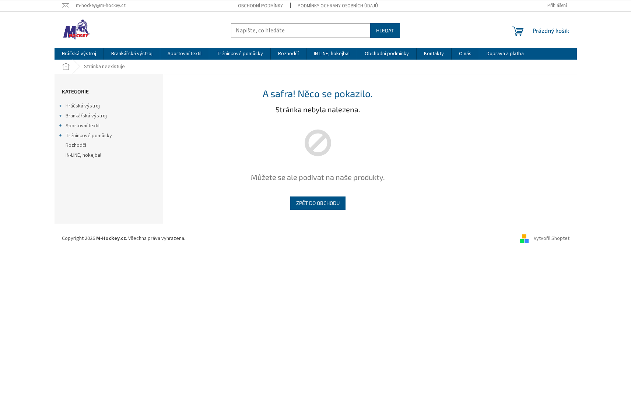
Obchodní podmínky (260, 6)
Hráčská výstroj (83, 106)
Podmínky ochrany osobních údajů (338, 6)
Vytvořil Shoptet (551, 238)
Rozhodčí (76, 145)
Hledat (385, 30)
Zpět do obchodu (318, 203)
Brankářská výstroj (86, 116)
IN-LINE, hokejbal (83, 155)
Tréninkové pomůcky (89, 135)
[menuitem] (79, 54)
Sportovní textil (82, 126)
